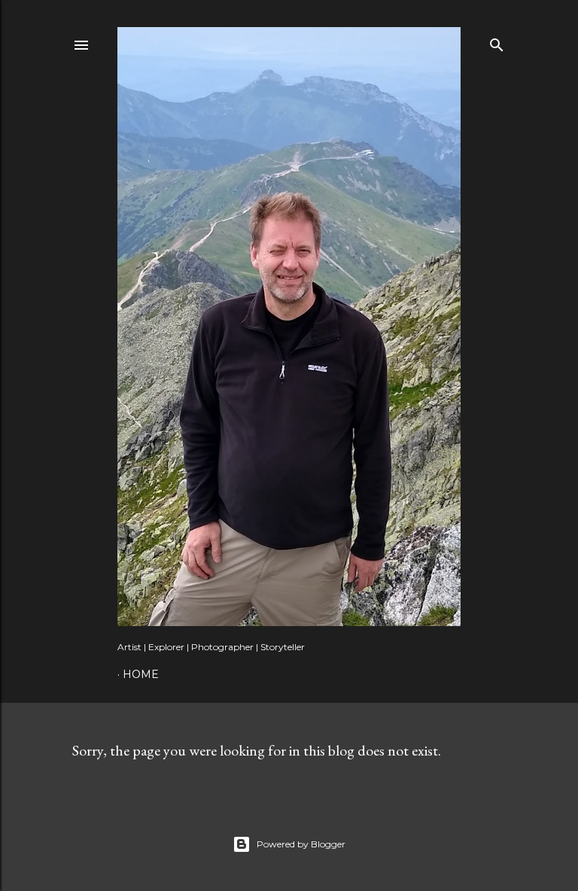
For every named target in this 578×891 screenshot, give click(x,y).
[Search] (497, 41)
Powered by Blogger (301, 844)
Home (141, 674)
